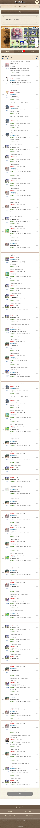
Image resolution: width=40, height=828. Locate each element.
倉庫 (7, 743)
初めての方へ (30, 815)
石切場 (7, 172)
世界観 (10, 811)
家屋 (7, 150)
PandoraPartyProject (20, 2)
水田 (7, 234)
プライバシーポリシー (10, 820)
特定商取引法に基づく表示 (19, 820)
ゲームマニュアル (10, 815)
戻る (20, 794)
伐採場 (7, 347)
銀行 (7, 110)
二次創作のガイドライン (29, 820)
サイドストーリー (30, 811)
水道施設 (7, 262)
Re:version (21, 822)
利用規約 (3, 820)
